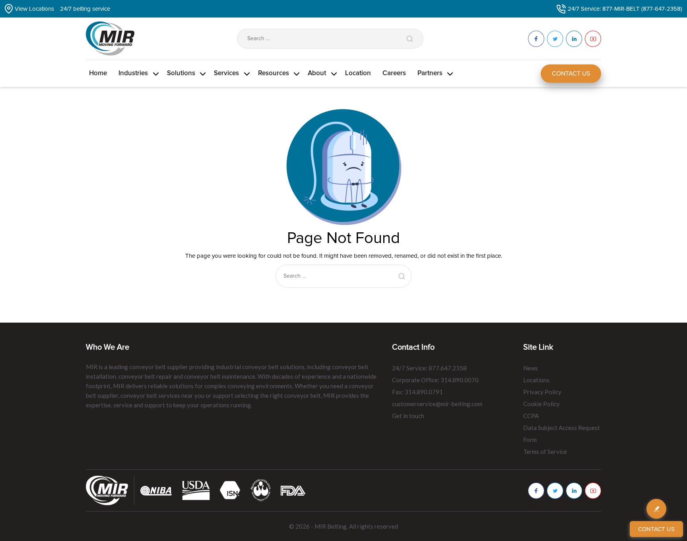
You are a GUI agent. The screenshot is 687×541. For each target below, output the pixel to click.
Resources (273, 73)
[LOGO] (261, 490)
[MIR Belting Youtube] (593, 491)
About (317, 73)
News (530, 368)
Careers (394, 73)
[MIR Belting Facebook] (536, 491)
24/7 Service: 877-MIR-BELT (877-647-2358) (625, 8)
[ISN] (230, 490)
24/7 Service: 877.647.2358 (429, 368)
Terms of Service (545, 451)
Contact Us (571, 74)
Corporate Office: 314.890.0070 (435, 379)
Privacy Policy (542, 391)
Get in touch (408, 415)
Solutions (181, 73)
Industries (133, 73)
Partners (429, 73)
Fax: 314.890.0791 (417, 391)
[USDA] (196, 490)
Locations (536, 379)
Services (226, 73)
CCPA (531, 415)
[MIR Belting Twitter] (555, 491)
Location (358, 73)
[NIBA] (156, 490)
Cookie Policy (541, 403)
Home (98, 73)
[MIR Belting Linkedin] (574, 491)
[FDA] (293, 490)
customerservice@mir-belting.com (437, 403)
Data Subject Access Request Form (561, 433)
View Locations (34, 8)
